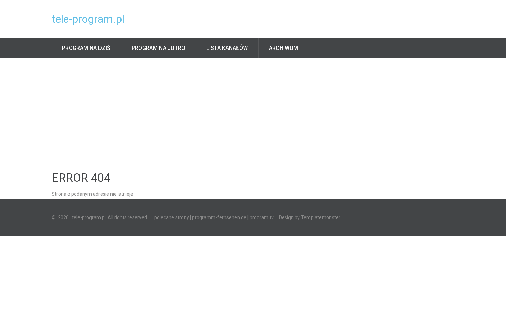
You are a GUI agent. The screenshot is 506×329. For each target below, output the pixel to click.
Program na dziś (86, 48)
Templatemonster (320, 217)
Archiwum (283, 48)
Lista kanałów (227, 48)
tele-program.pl (88, 18)
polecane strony (171, 217)
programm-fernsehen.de (219, 217)
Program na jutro (158, 48)
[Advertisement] (253, 110)
